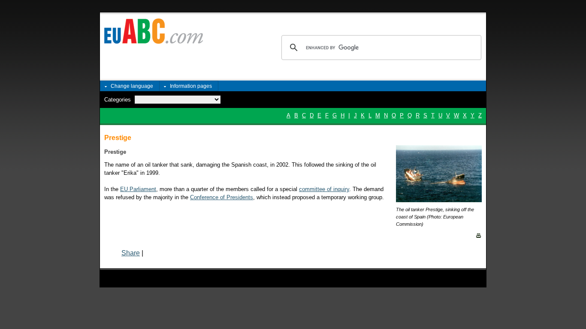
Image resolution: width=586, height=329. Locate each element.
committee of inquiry (324, 189)
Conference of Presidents (221, 197)
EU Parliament (138, 189)
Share (130, 253)
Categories (117, 99)
